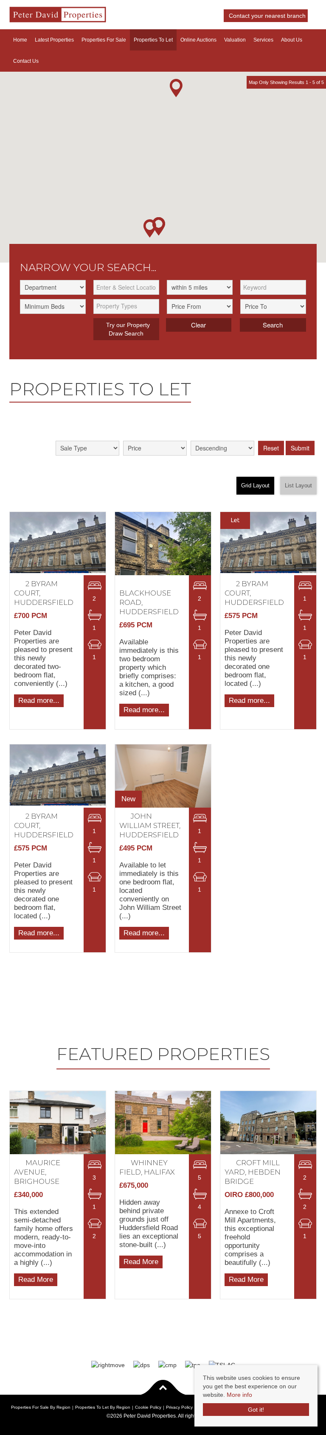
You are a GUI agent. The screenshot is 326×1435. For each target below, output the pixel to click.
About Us (291, 40)
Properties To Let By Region (102, 1407)
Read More (35, 1280)
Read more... (38, 700)
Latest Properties (54, 40)
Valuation (235, 40)
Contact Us (26, 61)
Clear (198, 324)
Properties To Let (153, 40)
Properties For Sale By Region (40, 1407)
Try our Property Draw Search (126, 329)
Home (20, 40)
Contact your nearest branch (266, 15)
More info (239, 1394)
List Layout (298, 486)
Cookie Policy (148, 1407)
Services (263, 40)
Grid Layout (255, 486)
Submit (300, 448)
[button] (176, 88)
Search (273, 324)
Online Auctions (198, 40)
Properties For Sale (104, 40)
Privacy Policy (179, 1407)
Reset (271, 448)
